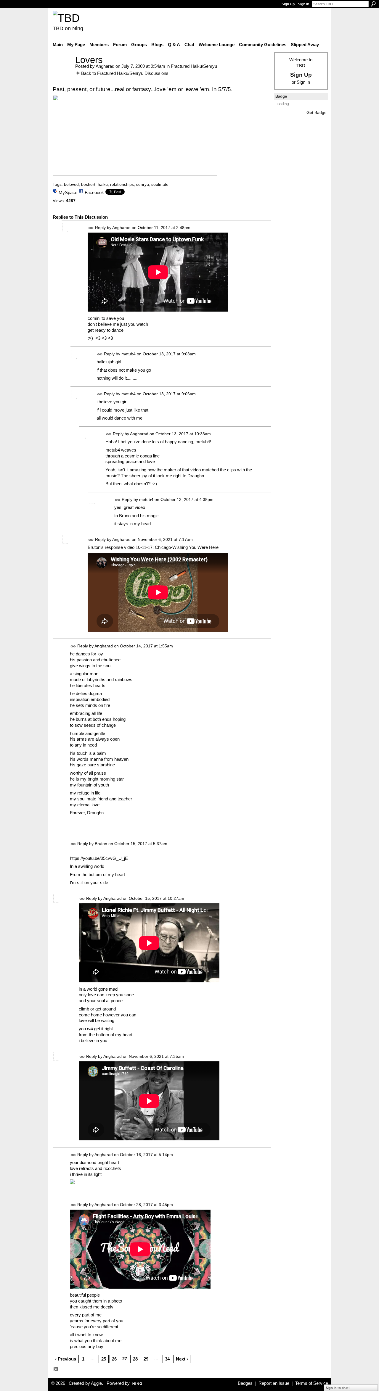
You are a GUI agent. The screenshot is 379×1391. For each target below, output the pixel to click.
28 (135, 1358)
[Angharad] (62, 71)
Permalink (91, 228)
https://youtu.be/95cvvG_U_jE (99, 858)
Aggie (96, 1383)
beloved (71, 184)
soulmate (159, 184)
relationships (122, 184)
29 (146, 1358)
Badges (245, 1383)
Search (373, 4)
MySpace (68, 192)
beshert (88, 184)
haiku (103, 184)
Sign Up (288, 4)
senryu (142, 184)
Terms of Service (311, 1383)
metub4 (128, 354)
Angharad (105, 66)
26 (114, 1358)
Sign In (303, 4)
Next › (182, 1358)
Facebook (94, 192)
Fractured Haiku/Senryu (194, 66)
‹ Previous (65, 1358)
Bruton (101, 843)
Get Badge (316, 112)
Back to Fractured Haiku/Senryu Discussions (124, 73)
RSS (56, 1369)
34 (167, 1358)
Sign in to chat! (338, 1388)
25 (103, 1358)
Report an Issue (273, 1383)
